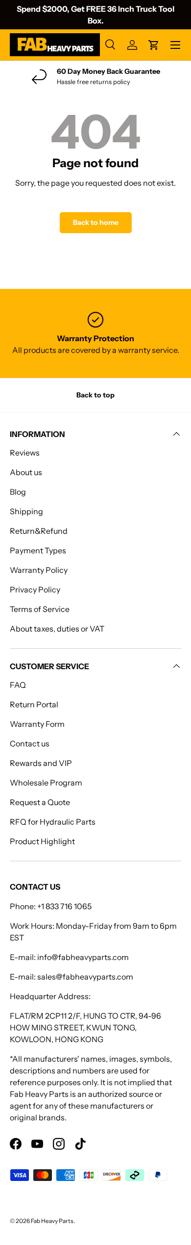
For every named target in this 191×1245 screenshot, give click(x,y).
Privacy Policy (35, 589)
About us (26, 472)
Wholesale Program (46, 782)
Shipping (26, 511)
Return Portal (34, 704)
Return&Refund (39, 531)
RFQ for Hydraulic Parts (53, 822)
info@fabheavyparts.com (83, 957)
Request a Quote (40, 802)
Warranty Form (37, 724)
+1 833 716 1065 (64, 906)
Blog (18, 492)
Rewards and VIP (41, 763)
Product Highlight (42, 841)
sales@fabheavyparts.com (85, 977)
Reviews (25, 453)
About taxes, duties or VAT (57, 628)
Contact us (29, 743)
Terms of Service (40, 609)
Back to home (96, 222)
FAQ (18, 685)
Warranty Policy (39, 570)
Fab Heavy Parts (52, 1220)
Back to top (95, 395)
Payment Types (38, 550)
